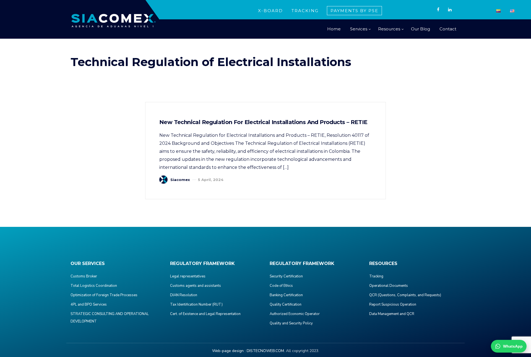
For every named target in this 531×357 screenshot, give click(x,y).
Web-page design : (229, 350)
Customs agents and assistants (195, 285)
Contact (447, 29)
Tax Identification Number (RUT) (196, 304)
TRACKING (305, 10)
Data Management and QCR (391, 313)
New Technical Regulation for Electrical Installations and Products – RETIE (263, 122)
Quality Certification (285, 304)
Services (358, 29)
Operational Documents (388, 285)
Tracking (376, 276)
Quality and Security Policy (291, 323)
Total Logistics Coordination (94, 285)
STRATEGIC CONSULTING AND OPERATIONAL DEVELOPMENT (110, 317)
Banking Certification (286, 295)
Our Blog (420, 29)
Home (334, 29)
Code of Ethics (281, 285)
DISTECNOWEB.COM (265, 350)
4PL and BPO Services (89, 304)
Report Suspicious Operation (392, 304)
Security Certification (286, 276)
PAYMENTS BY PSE (354, 10)
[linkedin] (450, 10)
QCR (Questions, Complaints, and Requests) (405, 295)
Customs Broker (84, 276)
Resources (389, 29)
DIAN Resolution (183, 295)
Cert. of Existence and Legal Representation (205, 313)
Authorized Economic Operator (295, 313)
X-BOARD (270, 10)
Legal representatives (187, 276)
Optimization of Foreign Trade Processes (104, 295)
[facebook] (438, 10)
